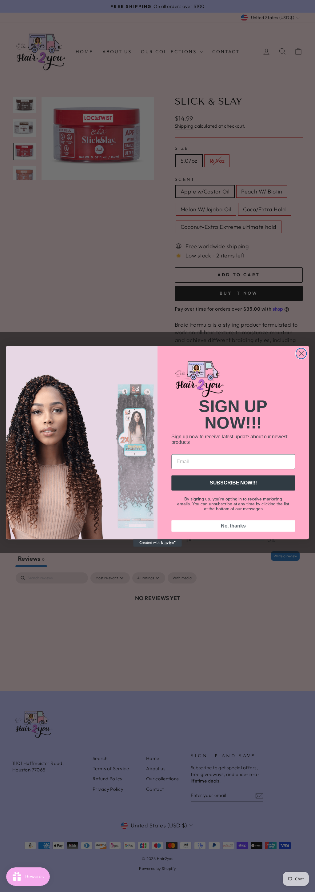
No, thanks (233, 525)
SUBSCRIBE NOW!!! (233, 482)
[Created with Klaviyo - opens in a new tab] (157, 543)
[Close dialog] (301, 353)
